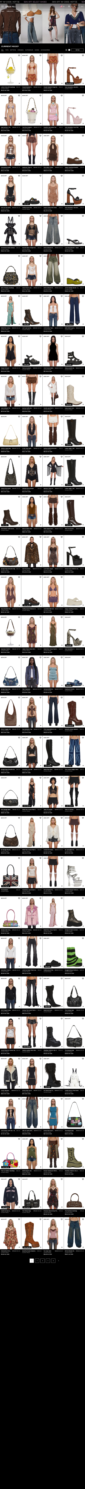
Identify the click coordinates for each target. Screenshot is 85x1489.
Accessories (45, 50)
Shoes (37, 50)
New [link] (2, 11)
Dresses (21, 50)
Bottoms (13, 50)
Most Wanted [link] (20, 11)
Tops (6, 50)
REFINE (78, 50)
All (2, 50)
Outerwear (29, 50)
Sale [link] (28, 11)
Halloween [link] (10, 11)
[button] (64, 2)
